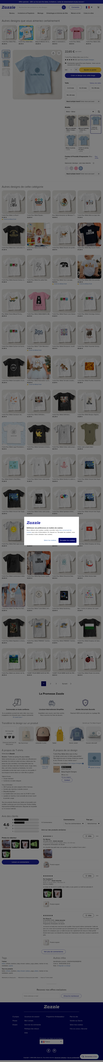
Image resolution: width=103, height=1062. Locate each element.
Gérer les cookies (50, 540)
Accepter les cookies (67, 540)
